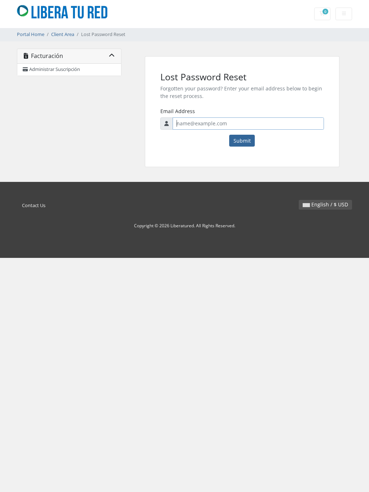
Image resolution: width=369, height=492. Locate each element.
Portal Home (30, 34)
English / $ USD (329, 204)
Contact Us (33, 205)
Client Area (62, 34)
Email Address (177, 111)
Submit (242, 140)
